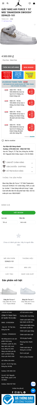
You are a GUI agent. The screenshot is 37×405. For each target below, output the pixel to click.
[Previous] (3, 39)
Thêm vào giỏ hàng (11, 67)
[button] (3, 3)
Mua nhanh (28, 67)
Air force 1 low (8, 21)
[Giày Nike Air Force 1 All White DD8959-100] (28, 291)
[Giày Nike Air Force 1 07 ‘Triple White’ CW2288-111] (9, 291)
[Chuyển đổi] (32, 163)
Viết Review (18, 212)
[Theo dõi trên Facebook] (13, 392)
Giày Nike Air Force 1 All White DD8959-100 (27, 304)
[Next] (34, 39)
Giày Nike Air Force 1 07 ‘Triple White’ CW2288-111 (9, 304)
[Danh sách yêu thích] (29, 3)
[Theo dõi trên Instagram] (16, 392)
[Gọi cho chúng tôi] (21, 392)
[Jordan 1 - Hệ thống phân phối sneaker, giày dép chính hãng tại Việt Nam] (18, 3)
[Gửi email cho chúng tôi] (19, 392)
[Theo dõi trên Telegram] (24, 392)
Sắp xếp (22, 218)
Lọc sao (4, 218)
